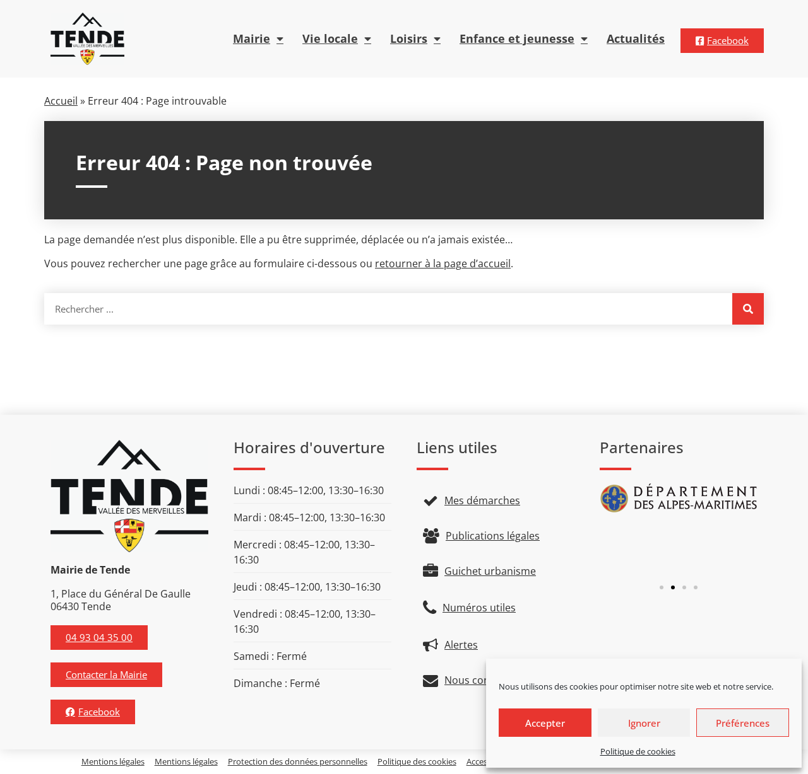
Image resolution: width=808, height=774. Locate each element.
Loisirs (408, 38)
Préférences (742, 723)
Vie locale (330, 38)
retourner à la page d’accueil (443, 263)
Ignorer (644, 723)
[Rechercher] (748, 309)
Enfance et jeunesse (517, 38)
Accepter (545, 723)
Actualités (636, 38)
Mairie (251, 38)
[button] (661, 587)
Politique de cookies (637, 751)
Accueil (61, 101)
